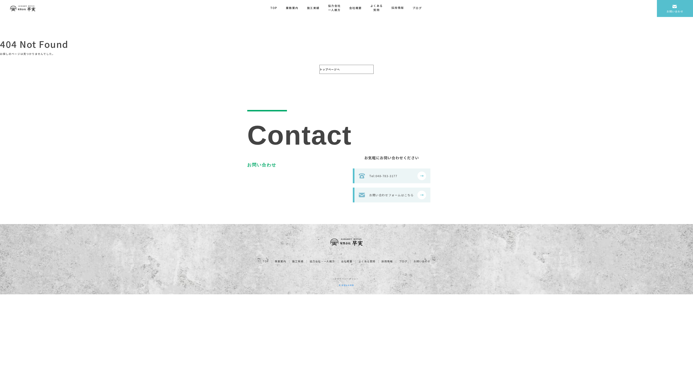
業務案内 (292, 8)
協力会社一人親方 (334, 8)
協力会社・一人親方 (322, 261)
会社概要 (355, 8)
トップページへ (330, 69)
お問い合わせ (421, 261)
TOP (273, 8)
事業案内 (280, 261)
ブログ (417, 8)
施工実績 (313, 8)
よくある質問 (376, 8)
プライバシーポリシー (346, 278)
